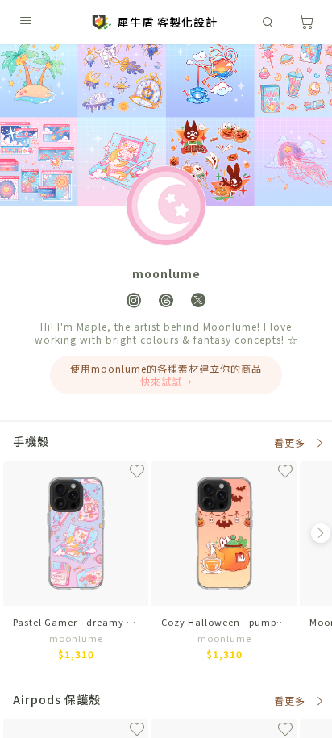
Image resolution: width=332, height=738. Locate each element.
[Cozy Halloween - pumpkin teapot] (224, 565)
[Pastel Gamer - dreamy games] (75, 565)
